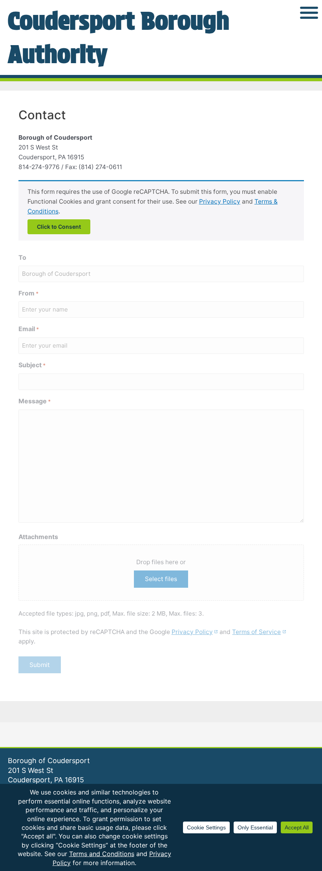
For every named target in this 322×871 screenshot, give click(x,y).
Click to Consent (59, 226)
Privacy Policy (219, 201)
